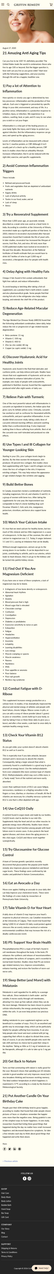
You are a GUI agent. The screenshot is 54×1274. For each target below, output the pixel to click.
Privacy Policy (6, 1256)
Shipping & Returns (9, 1248)
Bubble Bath (6, 1205)
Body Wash (6, 1197)
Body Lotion (6, 1201)
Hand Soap (5, 1209)
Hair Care (5, 1193)
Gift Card (5, 1217)
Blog (3, 1233)
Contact (4, 1237)
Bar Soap (5, 1213)
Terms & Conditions (9, 1252)
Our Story (5, 1229)
